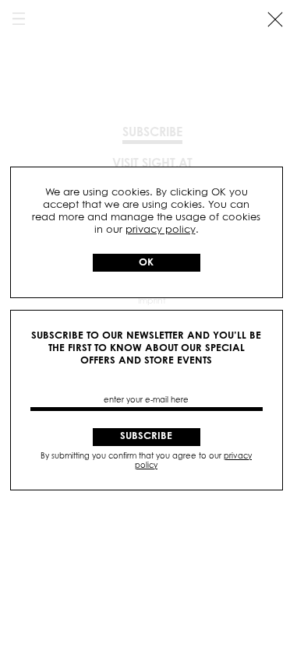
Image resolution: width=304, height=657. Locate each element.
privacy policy (160, 230)
